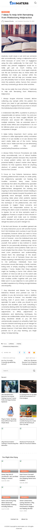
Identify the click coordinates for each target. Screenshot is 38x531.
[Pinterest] (29, 352)
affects (11, 343)
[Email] (34, 352)
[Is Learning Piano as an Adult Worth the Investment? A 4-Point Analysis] (28, 386)
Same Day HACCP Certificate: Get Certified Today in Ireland (9, 476)
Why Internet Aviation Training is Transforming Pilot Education (9, 443)
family (19, 343)
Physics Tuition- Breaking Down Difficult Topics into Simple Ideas (8, 420)
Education (5, 12)
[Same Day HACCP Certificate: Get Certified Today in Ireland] (9, 466)
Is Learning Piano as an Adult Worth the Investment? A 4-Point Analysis (28, 396)
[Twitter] (24, 352)
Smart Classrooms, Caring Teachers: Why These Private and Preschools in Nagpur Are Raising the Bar (27, 504)
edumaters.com (23, 526)
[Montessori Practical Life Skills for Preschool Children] (28, 433)
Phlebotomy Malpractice (11, 346)
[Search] (35, 3)
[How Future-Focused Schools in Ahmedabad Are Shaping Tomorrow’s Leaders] (28, 466)
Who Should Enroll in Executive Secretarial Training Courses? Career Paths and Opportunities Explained (8, 398)
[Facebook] (19, 352)
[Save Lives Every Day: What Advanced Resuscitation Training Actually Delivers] (9, 492)
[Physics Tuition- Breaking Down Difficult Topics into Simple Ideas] (9, 411)
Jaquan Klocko (9, 21)
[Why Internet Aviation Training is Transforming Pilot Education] (9, 433)
